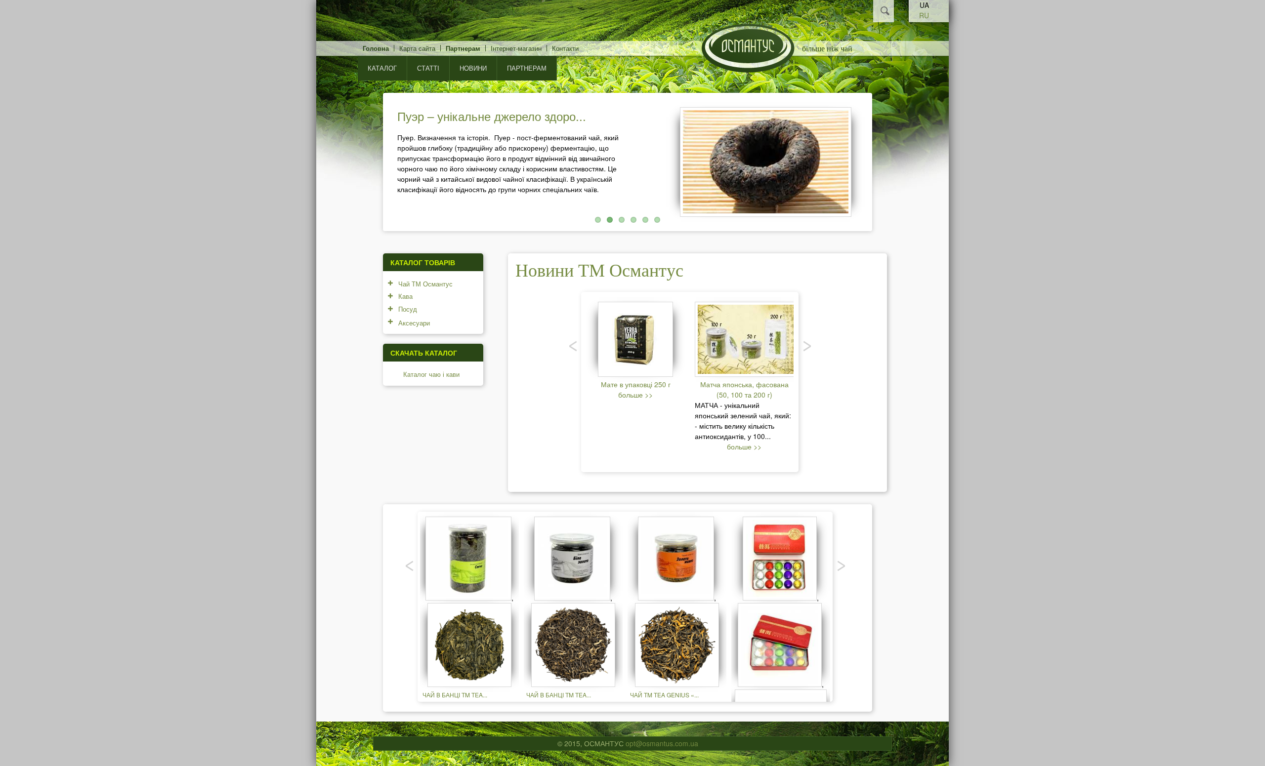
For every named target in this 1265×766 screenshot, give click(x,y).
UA (924, 5)
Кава (405, 296)
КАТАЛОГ (382, 68)
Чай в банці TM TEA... (454, 694)
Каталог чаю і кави (431, 374)
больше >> (635, 395)
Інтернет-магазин (516, 48)
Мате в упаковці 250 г (636, 384)
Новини (473, 68)
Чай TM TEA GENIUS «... (664, 694)
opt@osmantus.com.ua (662, 743)
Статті (428, 68)
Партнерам (463, 48)
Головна (376, 48)
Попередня (369, 159)
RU (924, 15)
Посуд (407, 309)
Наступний (885, 159)
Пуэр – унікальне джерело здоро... (491, 115)
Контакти (565, 48)
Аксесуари (414, 322)
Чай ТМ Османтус (425, 283)
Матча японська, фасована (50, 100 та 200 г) (744, 389)
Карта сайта (417, 48)
